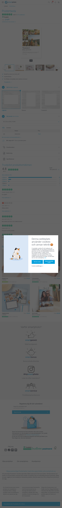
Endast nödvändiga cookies (49, 262)
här (45, 257)
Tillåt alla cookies (37, 261)
